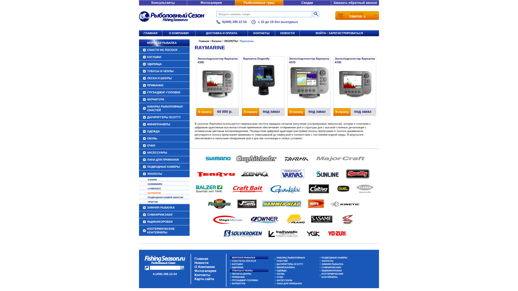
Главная (150, 33)
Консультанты (163, 2)
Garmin (152, 179)
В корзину (204, 111)
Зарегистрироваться (346, 33)
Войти (321, 33)
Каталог (217, 41)
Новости (287, 33)
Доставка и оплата (221, 33)
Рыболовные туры (259, 2)
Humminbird (155, 184)
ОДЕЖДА (153, 131)
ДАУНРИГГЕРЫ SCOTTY (164, 117)
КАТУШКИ (154, 57)
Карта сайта (204, 279)
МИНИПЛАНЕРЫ (158, 124)
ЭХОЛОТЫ (154, 173)
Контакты (261, 33)
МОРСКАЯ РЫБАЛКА (162, 42)
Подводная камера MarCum (165, 197)
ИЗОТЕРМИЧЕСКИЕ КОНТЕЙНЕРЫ (161, 230)
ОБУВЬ (152, 138)
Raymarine (154, 193)
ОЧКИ (151, 145)
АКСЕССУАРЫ (157, 152)
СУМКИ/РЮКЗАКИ (159, 214)
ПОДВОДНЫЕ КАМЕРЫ (163, 166)
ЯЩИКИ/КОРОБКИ (160, 221)
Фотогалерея (211, 2)
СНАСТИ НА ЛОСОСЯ (162, 50)
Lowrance (154, 188)
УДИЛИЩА (154, 64)
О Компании (204, 267)
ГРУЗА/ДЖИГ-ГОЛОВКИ (163, 92)
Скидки (307, 2)
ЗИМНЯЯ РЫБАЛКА (161, 207)
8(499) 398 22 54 (234, 22)
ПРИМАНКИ (155, 85)
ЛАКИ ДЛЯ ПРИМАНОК (163, 159)
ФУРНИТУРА (155, 99)
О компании (179, 33)
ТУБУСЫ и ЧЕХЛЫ (160, 71)
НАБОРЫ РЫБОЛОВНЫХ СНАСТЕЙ (165, 108)
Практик (153, 202)
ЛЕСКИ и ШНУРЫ (159, 78)
